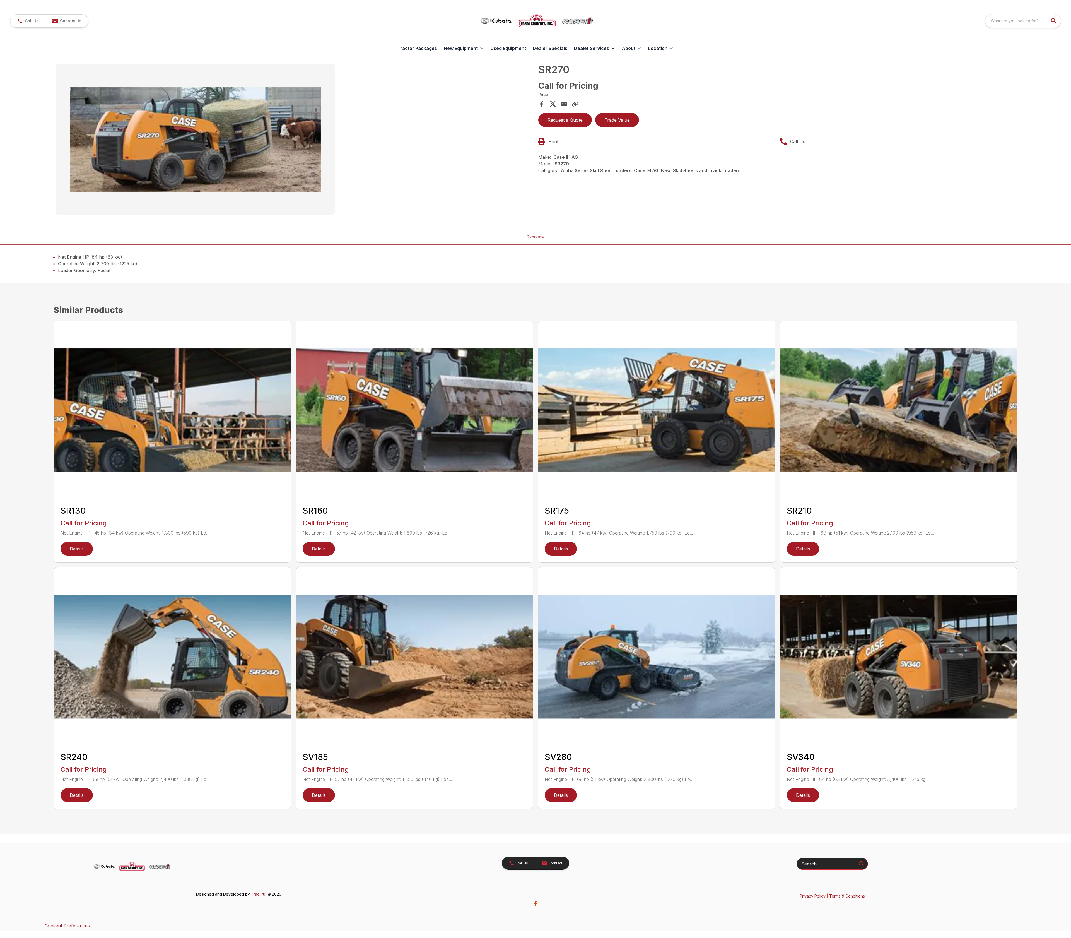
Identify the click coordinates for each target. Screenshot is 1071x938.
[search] (1054, 21)
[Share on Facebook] (541, 104)
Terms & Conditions (847, 896)
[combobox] (1023, 21)
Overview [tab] (535, 236)
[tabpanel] (294, 140)
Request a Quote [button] (565, 120)
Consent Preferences (67, 926)
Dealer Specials (550, 48)
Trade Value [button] (617, 120)
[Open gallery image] (195, 139)
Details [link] (77, 549)
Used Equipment (508, 48)
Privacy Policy (813, 896)
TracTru (258, 894)
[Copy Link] (575, 104)
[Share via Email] (564, 104)
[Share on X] (552, 104)
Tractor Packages (417, 48)
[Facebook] (535, 903)
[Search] (861, 863)
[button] (27, 21)
